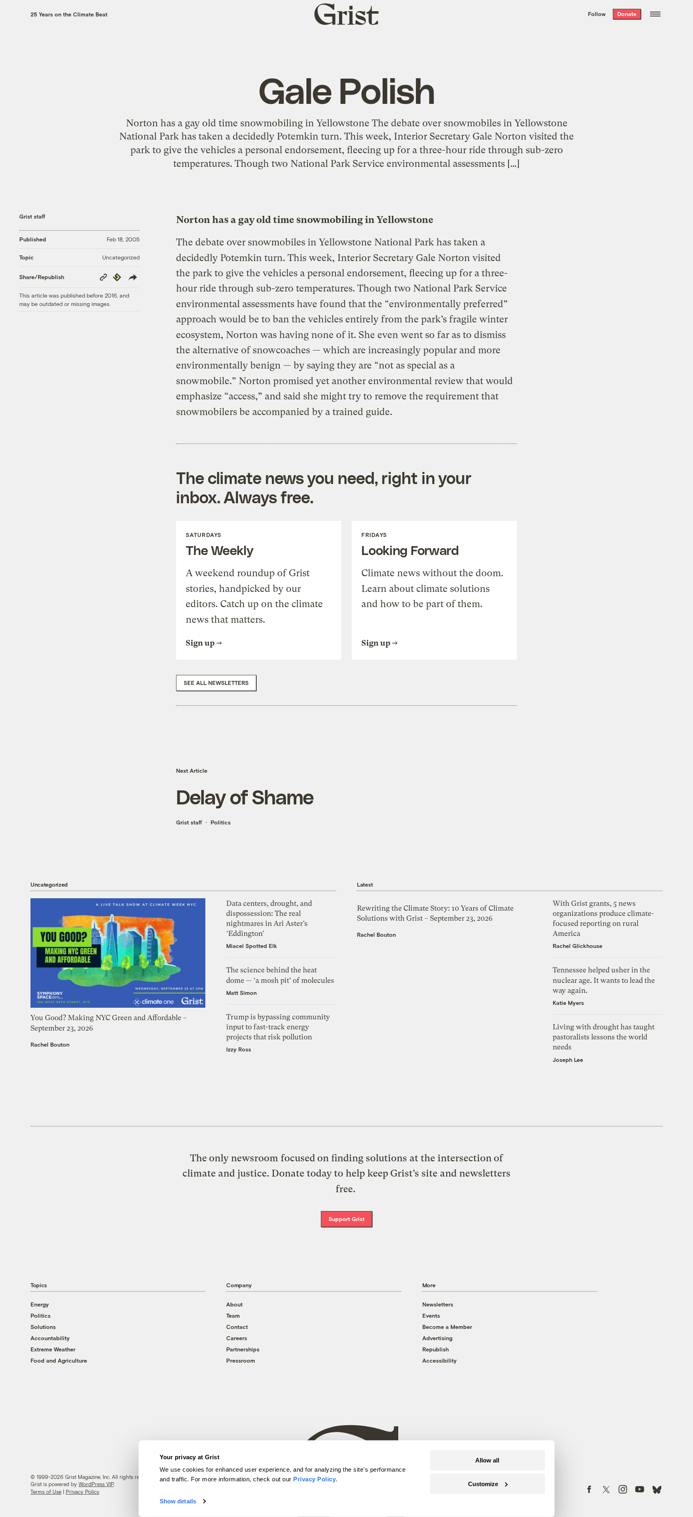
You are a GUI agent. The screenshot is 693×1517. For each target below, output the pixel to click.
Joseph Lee (568, 1059)
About (234, 1304)
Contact (237, 1326)
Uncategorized (121, 257)
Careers (236, 1338)
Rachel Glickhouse (577, 945)
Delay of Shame (245, 796)
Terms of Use (45, 1492)
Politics (221, 822)
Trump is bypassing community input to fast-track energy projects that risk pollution (278, 1027)
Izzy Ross (238, 1049)
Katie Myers (568, 1002)
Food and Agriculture (58, 1360)
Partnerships (242, 1349)
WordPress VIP (96, 1484)
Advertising (437, 1338)
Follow (597, 13)
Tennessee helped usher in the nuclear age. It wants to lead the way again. (604, 980)
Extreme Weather (52, 1349)
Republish (435, 1349)
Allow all (487, 1460)
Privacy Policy (82, 1492)
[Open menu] (655, 14)
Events (431, 1315)
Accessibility (439, 1360)
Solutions (43, 1326)
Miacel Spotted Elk (251, 945)
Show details (178, 1501)
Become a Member (447, 1326)
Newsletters (437, 1304)
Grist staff (32, 216)
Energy (39, 1304)
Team (233, 1315)
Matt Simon (241, 992)
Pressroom (240, 1360)
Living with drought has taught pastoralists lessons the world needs (603, 1037)
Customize (483, 1483)
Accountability (50, 1338)
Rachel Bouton (49, 1044)
